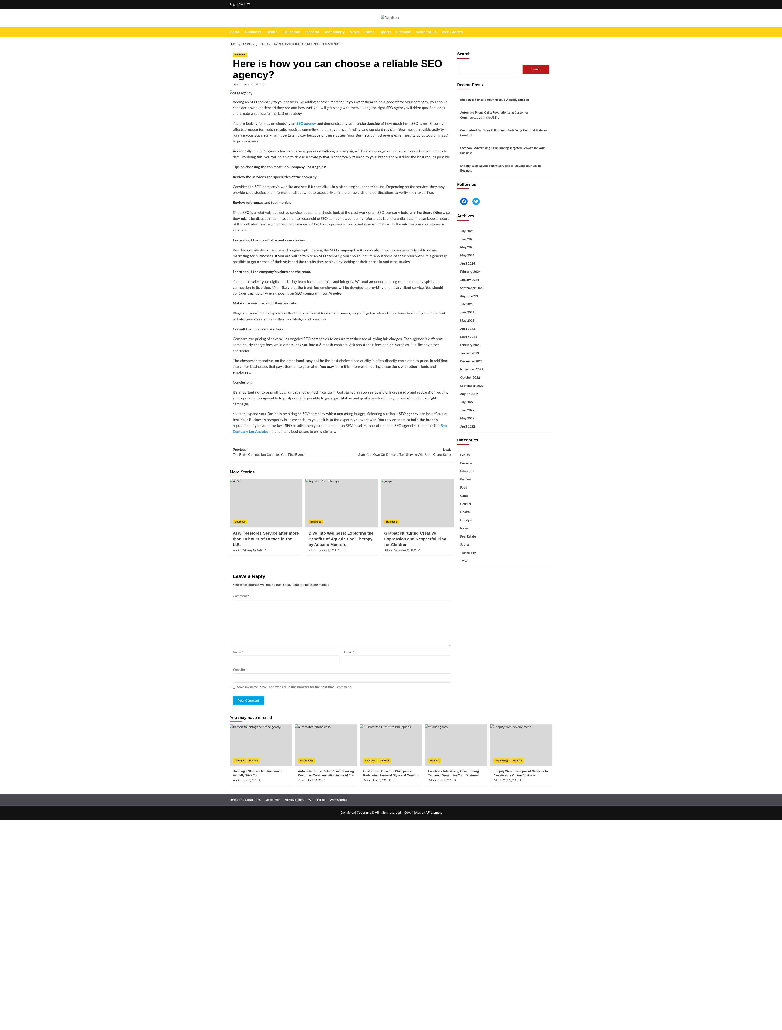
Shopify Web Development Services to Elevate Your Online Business (500, 168)
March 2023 (468, 337)
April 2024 (467, 263)
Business (253, 32)
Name (238, 652)
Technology (334, 32)
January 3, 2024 (327, 550)
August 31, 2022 (252, 84)
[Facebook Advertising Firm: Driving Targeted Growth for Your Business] (456, 745)
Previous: (268, 452)
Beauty (465, 455)
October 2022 (470, 377)
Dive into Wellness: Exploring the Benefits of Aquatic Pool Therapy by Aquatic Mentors (341, 539)
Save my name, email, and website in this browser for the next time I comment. (294, 687)
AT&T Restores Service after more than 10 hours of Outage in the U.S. (266, 539)
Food (463, 487)
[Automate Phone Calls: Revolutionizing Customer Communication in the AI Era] (326, 745)
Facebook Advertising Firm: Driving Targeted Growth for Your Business (502, 151)
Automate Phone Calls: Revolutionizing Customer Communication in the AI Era (494, 115)
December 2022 (471, 361)
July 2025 (467, 231)
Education (291, 32)
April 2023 (467, 328)
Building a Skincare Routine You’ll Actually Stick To (494, 99)
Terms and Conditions (245, 799)
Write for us (426, 32)
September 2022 (472, 385)
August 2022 (469, 394)
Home (235, 32)
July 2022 (467, 402)
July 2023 (467, 304)
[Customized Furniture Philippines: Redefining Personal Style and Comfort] (391, 745)
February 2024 (470, 271)
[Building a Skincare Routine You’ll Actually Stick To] (261, 745)
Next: (404, 452)
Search (464, 54)
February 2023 (470, 345)
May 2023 (467, 320)
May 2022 (467, 418)
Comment (241, 596)
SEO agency (306, 124)
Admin (237, 84)
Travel (464, 561)
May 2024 (467, 255)
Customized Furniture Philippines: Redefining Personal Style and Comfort (504, 133)
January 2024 (469, 279)
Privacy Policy (294, 799)
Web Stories (452, 32)
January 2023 (469, 353)
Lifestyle (403, 32)
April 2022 (467, 426)
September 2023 (472, 288)
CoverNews (412, 812)
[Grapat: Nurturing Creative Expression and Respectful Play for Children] (417, 503)
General (312, 32)
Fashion (465, 479)
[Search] (549, 32)
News (354, 32)
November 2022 (471, 369)
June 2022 (467, 410)
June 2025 (467, 239)
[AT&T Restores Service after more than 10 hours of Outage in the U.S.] (266, 503)
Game (369, 32)
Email (349, 652)
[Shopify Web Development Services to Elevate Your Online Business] (521, 745)
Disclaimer (272, 799)
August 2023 (469, 296)
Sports (385, 32)
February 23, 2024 (252, 550)
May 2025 (467, 247)
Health (272, 32)
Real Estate (468, 536)
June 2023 (467, 312)
